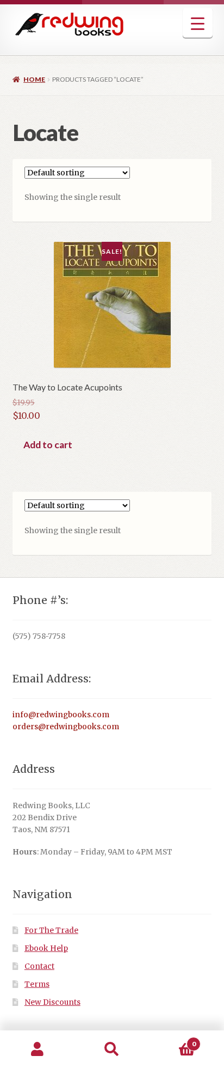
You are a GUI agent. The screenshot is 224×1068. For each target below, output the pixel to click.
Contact (39, 966)
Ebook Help (46, 948)
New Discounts (52, 1002)
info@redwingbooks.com (61, 714)
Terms (36, 984)
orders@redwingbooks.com (66, 726)
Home (34, 79)
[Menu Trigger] (198, 23)
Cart (173, 1040)
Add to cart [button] (47, 444)
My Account (37, 1049)
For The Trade (51, 930)
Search (111, 1049)
